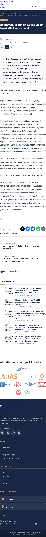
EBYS (5, 484)
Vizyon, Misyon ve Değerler (13, 458)
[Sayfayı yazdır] (12, 47)
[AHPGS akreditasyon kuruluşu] (33, 377)
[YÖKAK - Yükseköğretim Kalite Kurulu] (23, 369)
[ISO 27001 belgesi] (5, 384)
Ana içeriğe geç (6, 1)
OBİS (5, 472)
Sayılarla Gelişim (9, 455)
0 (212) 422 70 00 (9, 521)
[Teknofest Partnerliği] (27, 392)
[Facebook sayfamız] (2, 432)
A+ (7, 47)
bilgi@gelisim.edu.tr (10, 524)
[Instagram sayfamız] (8, 432)
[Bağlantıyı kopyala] (43, 228)
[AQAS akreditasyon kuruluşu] (14, 377)
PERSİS (6, 476)
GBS (5, 480)
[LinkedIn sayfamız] (33, 228)
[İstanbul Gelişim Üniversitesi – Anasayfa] (5, 6)
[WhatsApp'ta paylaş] (38, 228)
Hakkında (6, 447)
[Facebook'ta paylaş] (27, 228)
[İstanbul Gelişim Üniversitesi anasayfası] (23, 410)
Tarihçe (6, 451)
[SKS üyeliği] (18, 392)
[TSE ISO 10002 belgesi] (17, 384)
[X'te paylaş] (22, 228)
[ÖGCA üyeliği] (30, 384)
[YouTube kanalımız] (13, 432)
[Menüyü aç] (43, 6)
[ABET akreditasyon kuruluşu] (42, 377)
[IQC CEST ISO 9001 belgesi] (42, 384)
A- (2, 47)
